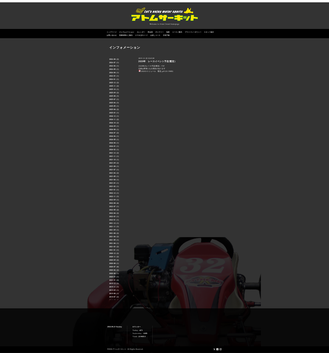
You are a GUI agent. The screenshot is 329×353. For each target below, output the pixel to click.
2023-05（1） (114, 176)
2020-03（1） (114, 277)
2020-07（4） (114, 267)
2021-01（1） (114, 250)
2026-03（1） (114, 76)
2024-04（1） (114, 143)
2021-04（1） (114, 243)
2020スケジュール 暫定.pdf (153, 71)
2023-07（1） (114, 170)
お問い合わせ (112, 35)
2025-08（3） (114, 96)
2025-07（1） (114, 99)
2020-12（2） (114, 253)
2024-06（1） (114, 136)
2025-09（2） (114, 93)
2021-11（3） (114, 227)
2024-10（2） (114, 123)
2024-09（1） (114, 126)
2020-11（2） (114, 257)
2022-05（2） (114, 210)
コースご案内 (177, 32)
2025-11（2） (114, 86)
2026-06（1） (114, 66)
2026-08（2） (114, 59)
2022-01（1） (114, 220)
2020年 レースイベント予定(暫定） (157, 61)
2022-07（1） (114, 206)
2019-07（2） (114, 297)
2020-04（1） (114, 273)
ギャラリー (159, 32)
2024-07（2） (114, 133)
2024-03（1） (114, 146)
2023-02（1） (114, 186)
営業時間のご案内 (126, 35)
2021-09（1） (114, 230)
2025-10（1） (114, 89)
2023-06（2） (114, 173)
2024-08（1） (114, 129)
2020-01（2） (114, 280)
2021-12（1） (114, 223)
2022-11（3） (114, 196)
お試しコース (155, 35)
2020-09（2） (114, 260)
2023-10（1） (114, 160)
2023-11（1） (114, 156)
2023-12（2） (114, 153)
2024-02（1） (114, 150)
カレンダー (141, 32)
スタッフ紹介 (209, 32)
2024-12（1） (114, 116)
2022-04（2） (114, 213)
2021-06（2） (114, 237)
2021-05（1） (114, 240)
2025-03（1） (114, 113)
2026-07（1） (114, 63)
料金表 (150, 32)
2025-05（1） (114, 106)
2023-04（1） (114, 180)
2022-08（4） (114, 203)
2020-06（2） (114, 270)
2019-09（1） (114, 290)
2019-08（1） (114, 293)
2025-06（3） (114, 103)
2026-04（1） (114, 73)
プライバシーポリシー (193, 32)
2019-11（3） (114, 287)
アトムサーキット (119, 349)
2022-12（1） (114, 193)
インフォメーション (126, 32)
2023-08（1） (114, 166)
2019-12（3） (114, 283)
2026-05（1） (114, 69)
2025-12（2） (114, 83)
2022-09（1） (114, 200)
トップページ (112, 32)
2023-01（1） (114, 190)
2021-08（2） (114, 233)
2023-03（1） (114, 183)
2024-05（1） (114, 140)
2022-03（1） (114, 217)
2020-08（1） (114, 263)
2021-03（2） (114, 247)
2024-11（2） (114, 119)
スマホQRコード (141, 35)
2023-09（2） (114, 163)
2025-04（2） (114, 109)
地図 (168, 32)
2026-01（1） (114, 79)
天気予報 (166, 35)
